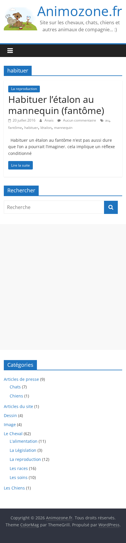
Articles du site (18, 406)
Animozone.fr (79, 11)
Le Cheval (13, 433)
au (107, 120)
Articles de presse (21, 379)
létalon (46, 127)
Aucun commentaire (79, 120)
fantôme (15, 127)
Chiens (16, 396)
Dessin (10, 415)
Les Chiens (14, 488)
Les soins (19, 477)
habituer (31, 127)
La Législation (23, 450)
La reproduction (24, 88)
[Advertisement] (63, 287)
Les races (19, 468)
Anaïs (50, 120)
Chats (15, 387)
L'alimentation (24, 441)
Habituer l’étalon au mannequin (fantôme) (56, 105)
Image (10, 424)
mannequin (63, 127)
